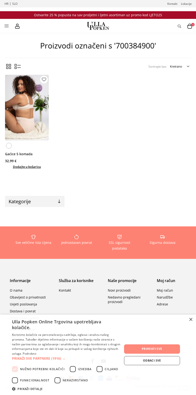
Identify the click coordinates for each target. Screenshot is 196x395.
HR (6, 4)
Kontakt (172, 4)
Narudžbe (165, 297)
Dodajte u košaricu (27, 167)
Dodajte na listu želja (44, 79)
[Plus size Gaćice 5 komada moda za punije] (27, 107)
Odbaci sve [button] (152, 360)
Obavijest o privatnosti (28, 297)
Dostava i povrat (23, 311)
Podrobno (29, 354)
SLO (14, 4)
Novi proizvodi (119, 290)
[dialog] (98, 355)
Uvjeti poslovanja (23, 304)
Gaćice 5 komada (19, 154)
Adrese (162, 304)
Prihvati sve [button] (152, 349)
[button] (67, 358)
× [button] (190, 319)
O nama (16, 290)
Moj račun (165, 290)
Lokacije (186, 4)
